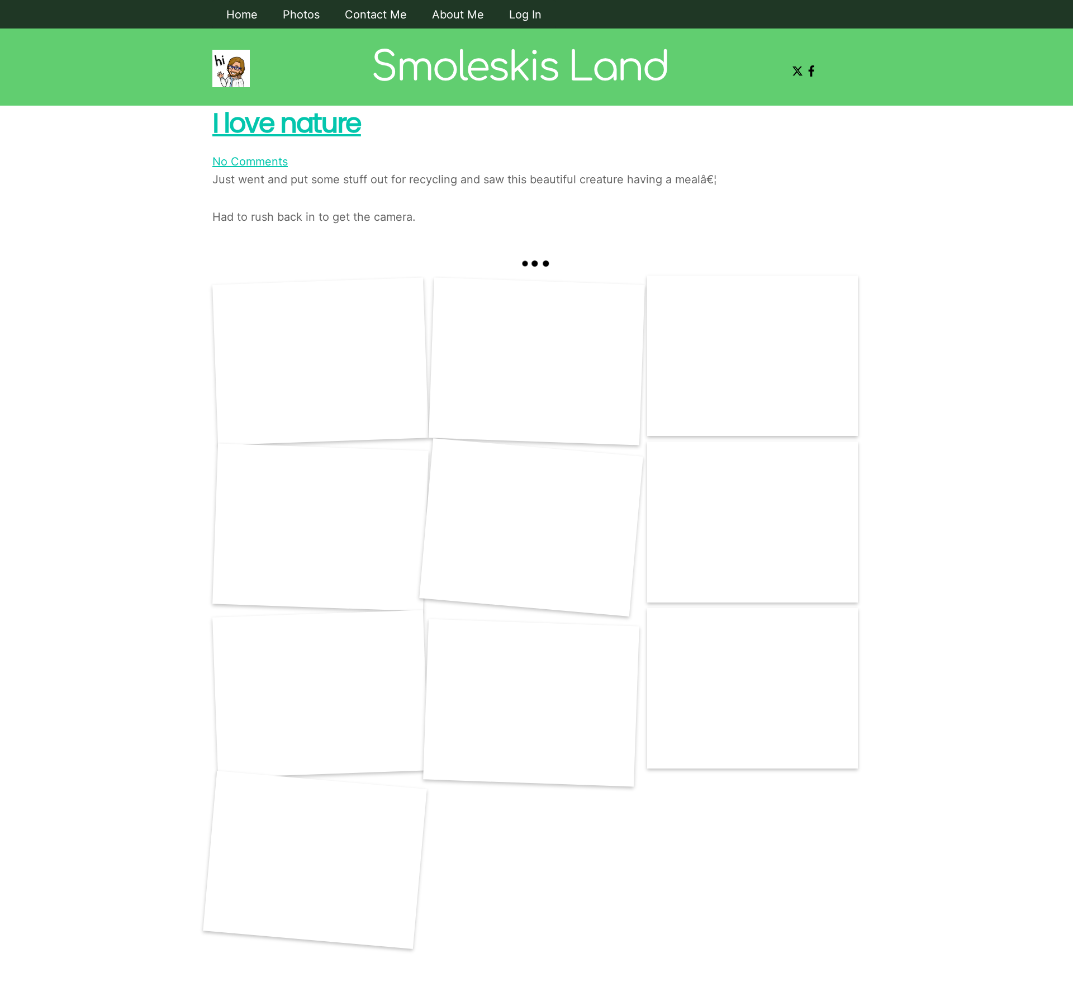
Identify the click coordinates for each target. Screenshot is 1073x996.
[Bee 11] (531, 527)
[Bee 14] (536, 361)
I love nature (286, 123)
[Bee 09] (320, 361)
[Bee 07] (315, 860)
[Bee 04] (320, 694)
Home (242, 14)
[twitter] (795, 67)
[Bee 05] (531, 703)
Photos (301, 14)
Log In (525, 14)
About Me (458, 14)
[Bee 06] (752, 688)
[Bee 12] (320, 527)
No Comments (250, 161)
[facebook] (809, 67)
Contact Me (376, 14)
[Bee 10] (752, 521)
